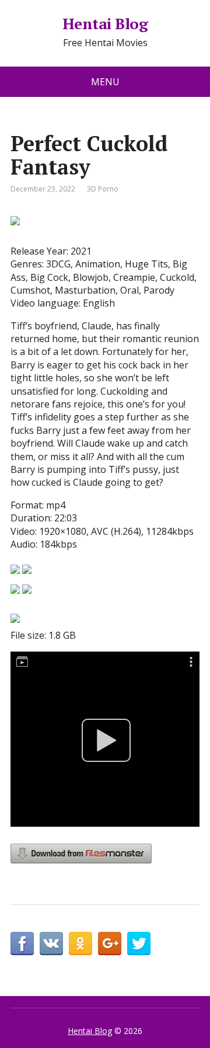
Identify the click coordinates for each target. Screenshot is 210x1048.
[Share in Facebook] (22, 943)
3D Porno (102, 189)
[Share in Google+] (109, 943)
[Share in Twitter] (138, 943)
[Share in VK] (51, 943)
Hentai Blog (105, 24)
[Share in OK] (80, 943)
